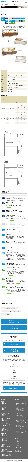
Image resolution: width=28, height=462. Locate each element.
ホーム (2, 4)
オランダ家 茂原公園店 (20, 432)
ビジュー (4, 404)
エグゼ (4, 409)
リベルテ (4, 414)
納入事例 (17, 399)
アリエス (4, 407)
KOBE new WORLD (19, 421)
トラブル (17, 441)
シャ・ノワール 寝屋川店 (20, 410)
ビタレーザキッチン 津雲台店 (21, 422)
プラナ (4, 445)
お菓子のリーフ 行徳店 (20, 408)
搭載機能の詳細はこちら (21, 296)
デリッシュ (5, 439)
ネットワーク (18, 445)
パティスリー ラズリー (20, 416)
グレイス (4, 402)
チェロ (4, 415)
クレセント (5, 406)
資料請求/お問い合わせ (14, 388)
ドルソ (4, 450)
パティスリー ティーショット (21, 431)
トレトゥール (5, 440)
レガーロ (4, 429)
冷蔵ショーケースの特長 (7, 454)
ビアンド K (5, 435)
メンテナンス (18, 438)
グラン (4, 412)
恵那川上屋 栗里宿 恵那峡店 (20, 420)
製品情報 (6, 4)
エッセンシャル (5, 420)
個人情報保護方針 (18, 451)
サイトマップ (17, 450)
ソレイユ (4, 408)
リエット (4, 444)
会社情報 (17, 443)
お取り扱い (17, 440)
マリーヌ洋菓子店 (19, 415)
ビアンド (4, 434)
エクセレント (5, 403)
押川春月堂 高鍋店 (19, 409)
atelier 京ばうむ (18, 419)
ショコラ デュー (6, 423)
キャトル (4, 410)
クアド (4, 441)
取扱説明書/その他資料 (7, 455)
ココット (4, 419)
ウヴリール (5, 438)
